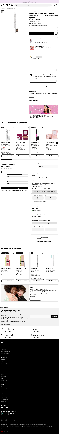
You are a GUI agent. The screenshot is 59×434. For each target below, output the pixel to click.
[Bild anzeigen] (2, 11)
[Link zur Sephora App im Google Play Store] (5, 413)
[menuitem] (54, 5)
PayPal (41, 25)
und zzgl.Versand (37, 23)
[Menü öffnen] (2, 5)
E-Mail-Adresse (33, 314)
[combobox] (48, 166)
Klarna (46, 25)
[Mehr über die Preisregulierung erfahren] (40, 20)
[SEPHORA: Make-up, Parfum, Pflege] (8, 5)
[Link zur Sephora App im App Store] (12, 413)
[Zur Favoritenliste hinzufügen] (13, 127)
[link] (14, 188)
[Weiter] (57, 143)
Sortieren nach (41, 163)
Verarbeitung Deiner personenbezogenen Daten (12, 318)
